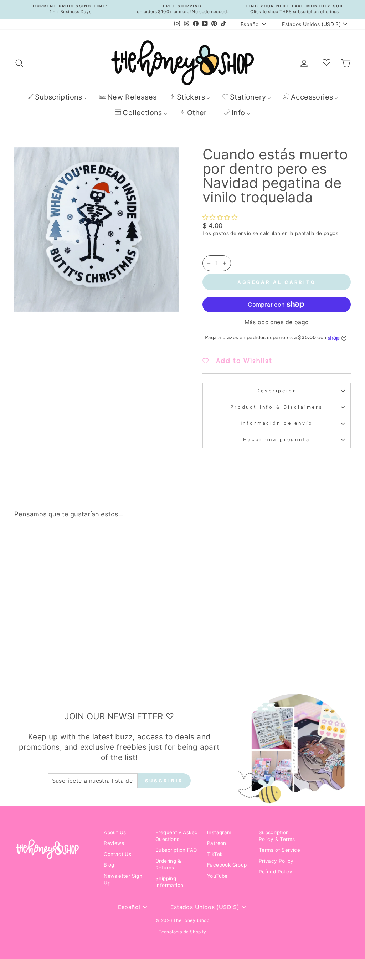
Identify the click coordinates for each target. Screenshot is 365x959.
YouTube (217, 876)
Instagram (219, 832)
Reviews (114, 843)
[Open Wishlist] (326, 63)
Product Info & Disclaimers (276, 407)
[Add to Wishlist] (84, 544)
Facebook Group (227, 865)
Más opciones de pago (277, 322)
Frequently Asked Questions (176, 836)
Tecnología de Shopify (182, 931)
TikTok (214, 854)
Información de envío (277, 423)
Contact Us (117, 854)
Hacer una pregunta (276, 439)
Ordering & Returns (168, 864)
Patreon (216, 843)
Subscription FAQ (176, 850)
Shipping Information (169, 882)
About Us (115, 832)
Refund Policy (275, 871)
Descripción (276, 390)
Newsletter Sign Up (123, 879)
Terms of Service (279, 850)
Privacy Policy (276, 861)
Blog (109, 865)
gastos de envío (232, 233)
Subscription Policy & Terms (277, 836)
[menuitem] (57, 97)
